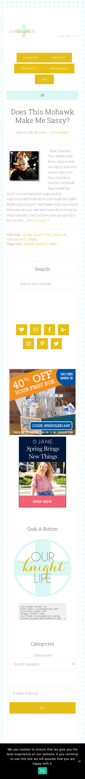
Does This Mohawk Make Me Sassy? (42, 116)
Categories (42, 655)
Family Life (59, 234)
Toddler (53, 244)
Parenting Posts (16, 239)
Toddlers (33, 239)
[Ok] (79, 761)
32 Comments (60, 132)
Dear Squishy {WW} (39, 234)
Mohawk (41, 244)
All (24, 234)
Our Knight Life (44, 31)
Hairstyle (28, 244)
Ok (42, 771)
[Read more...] (38, 220)
